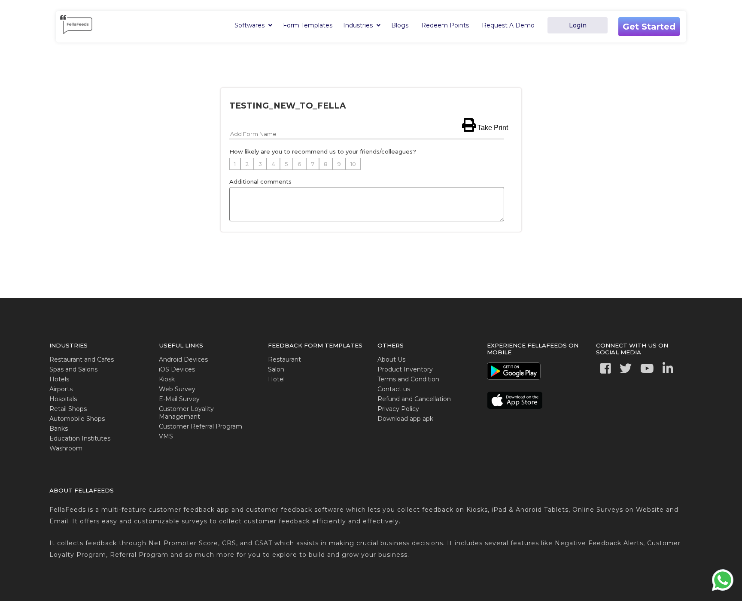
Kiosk (167, 379)
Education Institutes (79, 438)
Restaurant (284, 359)
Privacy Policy (398, 409)
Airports (61, 389)
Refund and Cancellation (414, 399)
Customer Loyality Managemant (186, 412)
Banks (58, 428)
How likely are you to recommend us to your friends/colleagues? (322, 151)
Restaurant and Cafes (81, 359)
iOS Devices (177, 369)
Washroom (65, 448)
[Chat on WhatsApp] (723, 590)
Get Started (649, 26)
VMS (166, 436)
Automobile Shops (77, 419)
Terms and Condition (408, 379)
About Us (391, 359)
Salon (276, 369)
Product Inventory (405, 369)
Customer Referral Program (200, 426)
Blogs (399, 25)
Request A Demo (508, 25)
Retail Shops (68, 409)
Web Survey (177, 389)
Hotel (276, 379)
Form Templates (307, 25)
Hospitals (63, 399)
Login (578, 25)
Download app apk (405, 419)
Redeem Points (445, 25)
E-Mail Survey (179, 399)
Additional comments (260, 181)
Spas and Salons (73, 369)
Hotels (59, 379)
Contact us (393, 389)
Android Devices (183, 359)
